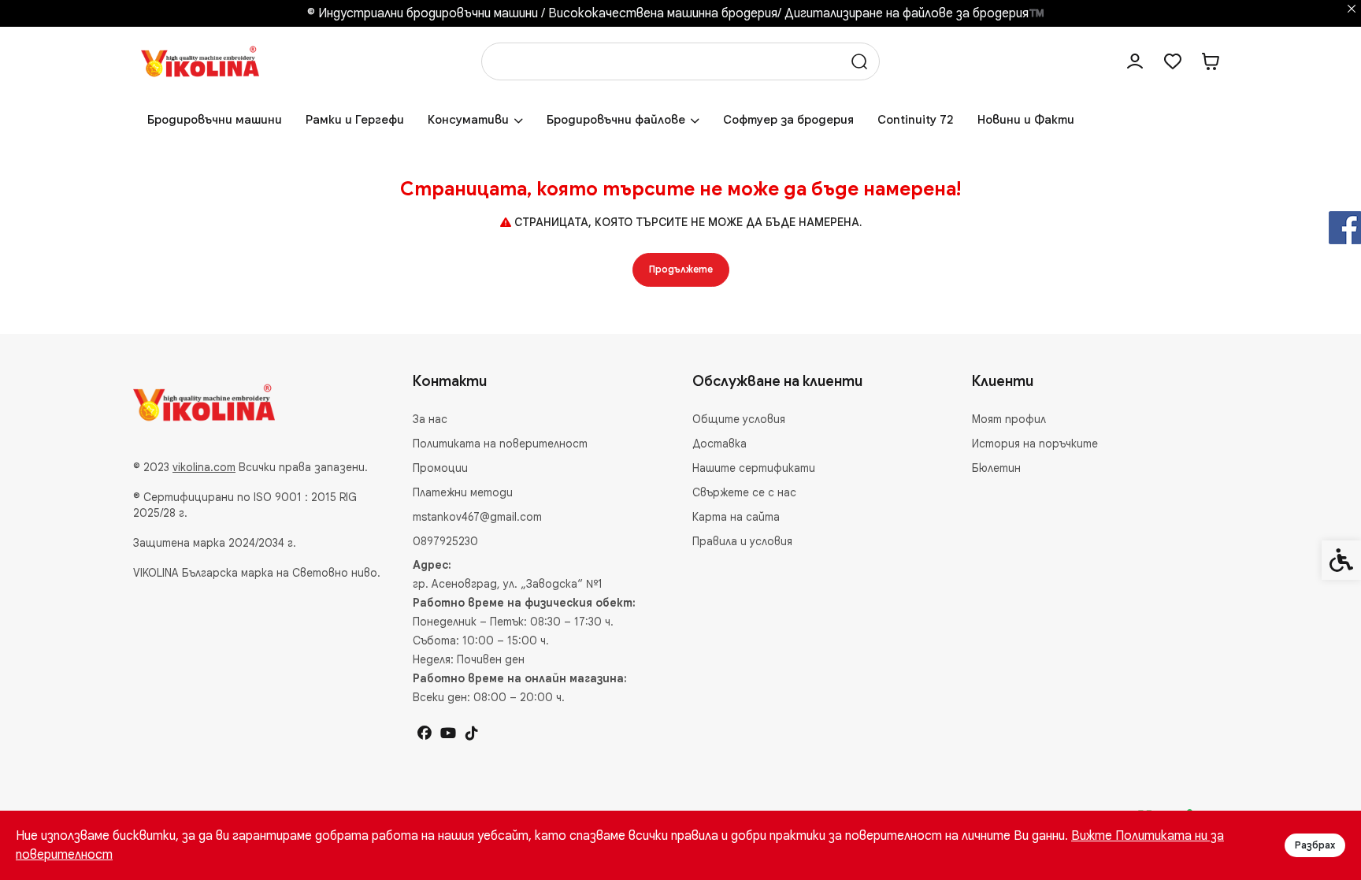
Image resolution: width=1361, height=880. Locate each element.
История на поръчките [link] (1035, 443)
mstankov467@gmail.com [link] (477, 517)
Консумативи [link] (468, 120)
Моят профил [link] (1009, 419)
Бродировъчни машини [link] (214, 120)
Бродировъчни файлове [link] (616, 120)
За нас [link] (430, 419)
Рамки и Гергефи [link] (355, 120)
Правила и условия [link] (742, 541)
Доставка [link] (719, 443)
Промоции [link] (440, 468)
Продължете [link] (681, 269)
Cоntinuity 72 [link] (915, 120)
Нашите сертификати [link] (753, 468)
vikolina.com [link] (203, 467)
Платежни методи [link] (463, 492)
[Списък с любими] (1172, 61)
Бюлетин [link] (996, 468)
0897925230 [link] (445, 541)
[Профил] (1135, 61)
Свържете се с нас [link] (744, 492)
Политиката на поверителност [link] (500, 443)
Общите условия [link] (738, 419)
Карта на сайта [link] (736, 517)
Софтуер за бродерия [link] (788, 120)
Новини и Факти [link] (1025, 120)
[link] (200, 61)
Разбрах (1315, 845)
